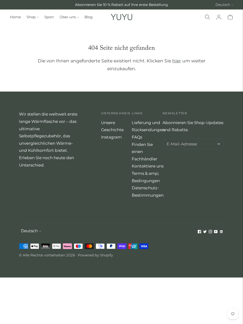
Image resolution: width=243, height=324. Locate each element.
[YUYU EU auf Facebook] (199, 232)
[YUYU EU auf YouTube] (216, 232)
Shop (31, 17)
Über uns (68, 17)
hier (176, 61)
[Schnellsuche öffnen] (207, 17)
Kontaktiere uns (148, 166)
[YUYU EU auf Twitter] (205, 232)
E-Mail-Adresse (180, 139)
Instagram (111, 137)
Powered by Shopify (95, 255)
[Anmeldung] (218, 17)
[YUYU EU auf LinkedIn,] (221, 232)
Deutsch (222, 4)
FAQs (137, 137)
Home (15, 17)
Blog (88, 17)
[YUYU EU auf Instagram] (210, 232)
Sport (49, 17)
